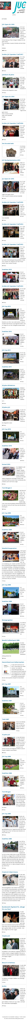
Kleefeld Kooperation (9, 548)
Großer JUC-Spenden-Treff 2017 (12, 54)
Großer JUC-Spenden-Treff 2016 (12, 123)
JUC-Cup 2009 (6, 513)
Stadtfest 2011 (7, 367)
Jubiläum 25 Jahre (8, 75)
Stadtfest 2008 (7, 601)
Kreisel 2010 (6, 464)
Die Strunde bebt (8, 143)
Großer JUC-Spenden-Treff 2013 (12, 244)
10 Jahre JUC (6, 936)
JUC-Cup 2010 (6, 429)
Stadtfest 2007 (7, 701)
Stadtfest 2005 (7, 839)
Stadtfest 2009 (7, 530)
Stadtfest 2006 (7, 773)
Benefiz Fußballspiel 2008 (10, 640)
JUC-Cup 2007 (6, 684)
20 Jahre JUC (6, 407)
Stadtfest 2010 (7, 446)
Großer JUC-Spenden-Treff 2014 (12, 224)
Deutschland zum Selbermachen (13, 662)
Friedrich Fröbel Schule (10, 872)
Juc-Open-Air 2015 (8, 179)
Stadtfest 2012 (7, 331)
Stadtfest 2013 (7, 269)
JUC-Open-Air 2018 (8, 24)
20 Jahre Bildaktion (8, 385)
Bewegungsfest (7, 620)
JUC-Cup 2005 (6, 814)
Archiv (4, 986)
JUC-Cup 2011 (6, 350)
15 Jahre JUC (6, 735)
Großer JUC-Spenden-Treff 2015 (12, 202)
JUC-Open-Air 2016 (8, 96)
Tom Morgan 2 (7, 488)
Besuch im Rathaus (8, 963)
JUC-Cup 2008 (6, 585)
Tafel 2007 (5, 719)
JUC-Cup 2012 (6, 306)
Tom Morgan (6, 792)
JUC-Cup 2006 (6, 756)
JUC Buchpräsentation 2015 (11, 160)
